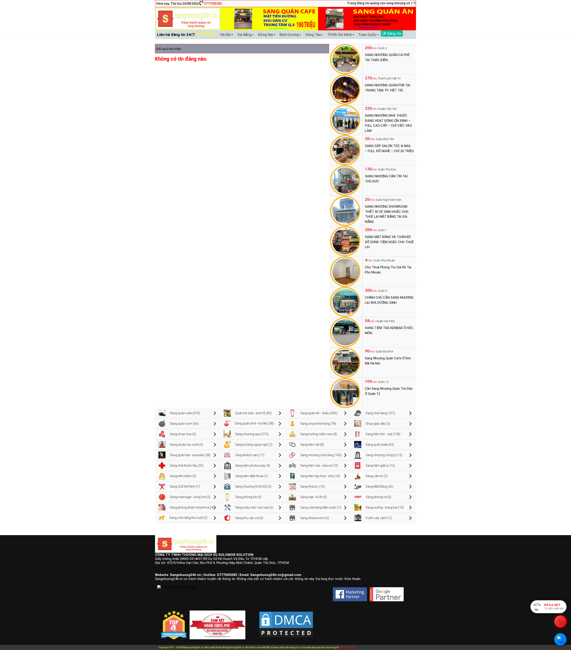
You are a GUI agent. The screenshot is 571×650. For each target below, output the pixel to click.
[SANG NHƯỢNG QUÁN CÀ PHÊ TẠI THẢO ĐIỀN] (345, 59)
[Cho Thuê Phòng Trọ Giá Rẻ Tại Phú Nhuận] (345, 271)
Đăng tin (393, 33)
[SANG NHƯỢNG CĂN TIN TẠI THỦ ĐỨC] (345, 180)
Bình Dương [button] (289, 34)
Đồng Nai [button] (265, 34)
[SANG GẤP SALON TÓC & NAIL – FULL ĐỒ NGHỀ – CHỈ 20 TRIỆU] (345, 150)
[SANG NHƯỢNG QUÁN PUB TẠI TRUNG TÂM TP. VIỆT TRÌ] (345, 89)
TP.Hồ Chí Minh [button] (339, 34)
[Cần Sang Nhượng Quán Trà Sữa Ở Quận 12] (345, 393)
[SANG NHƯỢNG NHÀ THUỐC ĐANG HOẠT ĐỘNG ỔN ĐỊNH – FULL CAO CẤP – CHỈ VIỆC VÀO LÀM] (345, 120)
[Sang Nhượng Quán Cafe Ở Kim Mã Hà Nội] (345, 362)
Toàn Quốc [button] (367, 34)
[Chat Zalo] (560, 639)
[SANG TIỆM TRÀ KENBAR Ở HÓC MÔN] (345, 332)
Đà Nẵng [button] (244, 34)
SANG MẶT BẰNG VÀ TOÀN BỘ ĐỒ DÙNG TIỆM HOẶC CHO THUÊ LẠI (389, 242)
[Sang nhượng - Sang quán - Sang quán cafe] (187, 19)
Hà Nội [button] (225, 34)
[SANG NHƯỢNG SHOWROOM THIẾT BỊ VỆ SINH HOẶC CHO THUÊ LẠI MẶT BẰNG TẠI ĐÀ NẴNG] (345, 211)
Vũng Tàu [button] (313, 34)
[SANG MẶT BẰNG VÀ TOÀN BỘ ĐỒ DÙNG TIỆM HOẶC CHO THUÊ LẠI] (345, 241)
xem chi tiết (347, 647)
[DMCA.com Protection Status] (286, 621)
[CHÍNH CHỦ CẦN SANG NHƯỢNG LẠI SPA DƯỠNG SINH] (345, 302)
